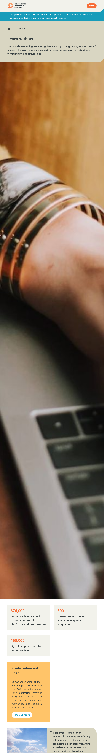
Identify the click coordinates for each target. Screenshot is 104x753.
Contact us (61, 17)
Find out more (22, 714)
